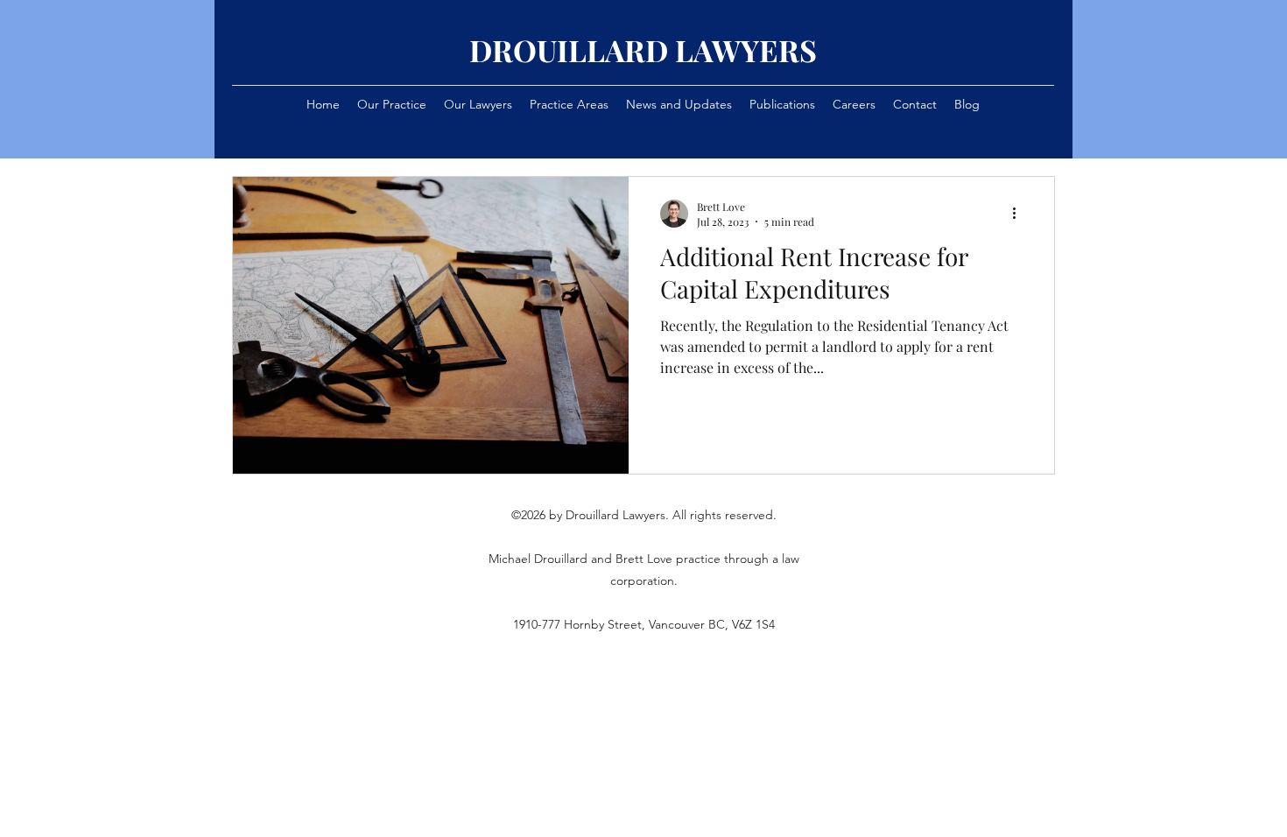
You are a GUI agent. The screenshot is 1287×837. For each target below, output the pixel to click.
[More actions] (1019, 213)
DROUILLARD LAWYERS (643, 50)
